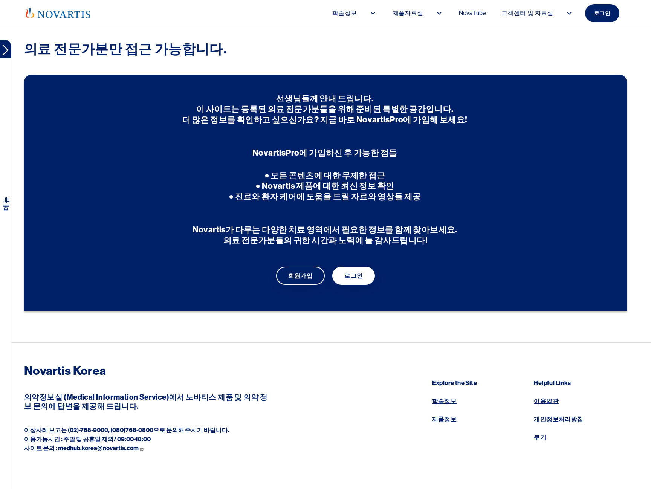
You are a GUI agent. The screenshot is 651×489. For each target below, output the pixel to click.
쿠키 (540, 437)
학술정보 (444, 401)
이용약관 (546, 401)
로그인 (602, 13)
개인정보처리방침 (558, 419)
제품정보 (444, 419)
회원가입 (300, 276)
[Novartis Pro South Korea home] (58, 13)
